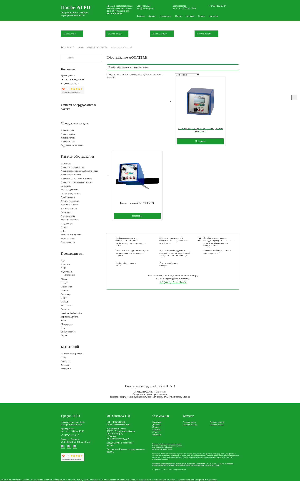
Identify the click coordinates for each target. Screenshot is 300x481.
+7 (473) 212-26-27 (217, 6)
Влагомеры (66, 186)
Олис (63, 328)
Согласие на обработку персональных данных (167, 446)
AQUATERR (66, 272)
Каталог (152, 16)
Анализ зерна (67, 130)
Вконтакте (65, 361)
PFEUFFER (66, 305)
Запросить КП (143, 6)
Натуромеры (66, 223)
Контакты (213, 16)
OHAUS (64, 302)
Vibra (63, 320)
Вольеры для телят (69, 190)
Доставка (190, 16)
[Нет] (294, 97)
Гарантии (156, 429)
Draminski (65, 290)
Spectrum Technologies (71, 313)
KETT (64, 298)
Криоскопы (66, 212)
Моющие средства (69, 220)
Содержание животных (72, 145)
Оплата (178, 16)
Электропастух (68, 242)
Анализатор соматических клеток (76, 182)
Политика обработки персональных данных (166, 444)
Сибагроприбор (68, 332)
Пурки (64, 227)
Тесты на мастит (68, 238)
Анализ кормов (68, 134)
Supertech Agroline (69, 317)
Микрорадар (66, 324)
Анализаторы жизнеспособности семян (79, 171)
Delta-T (64, 283)
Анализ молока (68, 138)
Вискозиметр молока (70, 193)
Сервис (201, 16)
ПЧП (63, 231)
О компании (165, 16)
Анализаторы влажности (72, 167)
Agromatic (65, 264)
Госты (63, 357)
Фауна (64, 335)
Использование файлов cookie (162, 449)
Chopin (64, 279)
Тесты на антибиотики (71, 235)
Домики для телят (69, 205)
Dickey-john (66, 287)
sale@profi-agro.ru (145, 8)
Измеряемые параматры (72, 354)
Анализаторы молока (71, 175)
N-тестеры (65, 163)
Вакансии (156, 434)
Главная (141, 16)
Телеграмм (66, 369)
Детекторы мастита (70, 201)
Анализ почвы (68, 141)
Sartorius (65, 309)
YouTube (65, 365)
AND (63, 268)
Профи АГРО (70, 416)
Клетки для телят (69, 208)
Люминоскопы (68, 216)
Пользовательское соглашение (162, 447)
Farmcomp (65, 294)
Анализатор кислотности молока (76, 178)
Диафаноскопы (68, 197)
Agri (63, 260)
